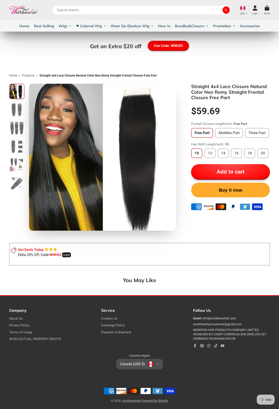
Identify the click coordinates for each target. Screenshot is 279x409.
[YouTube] (223, 346)
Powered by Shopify (154, 400)
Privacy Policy (19, 325)
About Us (16, 318)
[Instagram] (209, 346)
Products (28, 75)
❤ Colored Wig (89, 26)
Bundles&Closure (189, 26)
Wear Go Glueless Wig (130, 26)
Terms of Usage (20, 332)
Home (24, 26)
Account (255, 10)
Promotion (222, 26)
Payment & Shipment (116, 332)
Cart (267, 10)
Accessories (250, 26)
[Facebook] (195, 346)
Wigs (62, 26)
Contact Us (109, 318)
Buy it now (230, 190)
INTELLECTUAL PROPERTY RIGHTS (35, 339)
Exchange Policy (113, 325)
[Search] (226, 10)
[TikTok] (216, 346)
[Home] (23, 10)
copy (66, 255)
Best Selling (44, 26)
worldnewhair (131, 400)
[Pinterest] (202, 346)
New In (164, 26)
